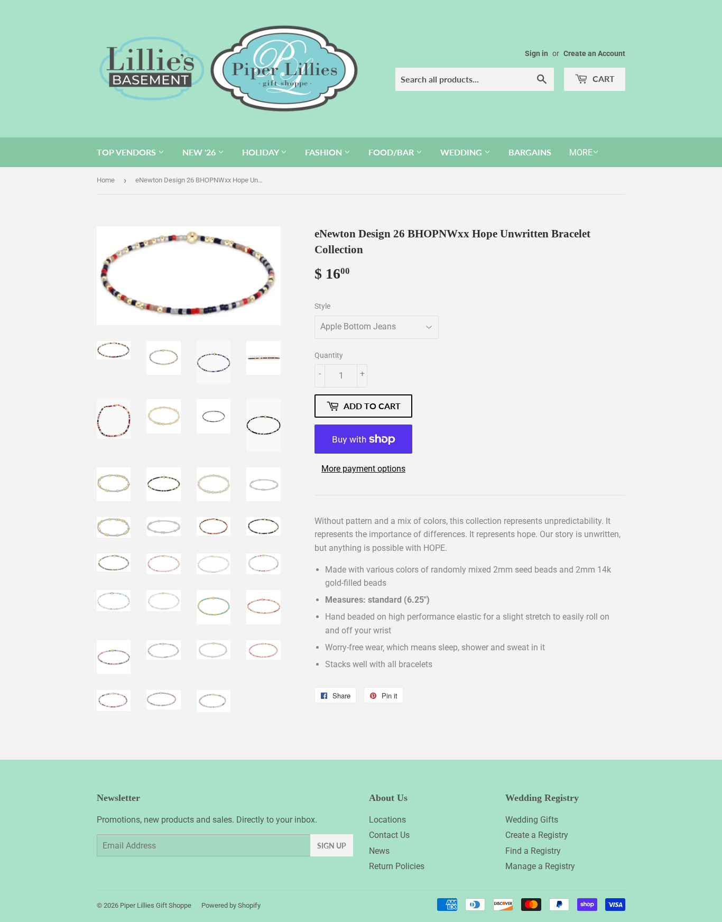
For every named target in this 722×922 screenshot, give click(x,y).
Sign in (536, 53)
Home (106, 180)
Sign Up (331, 845)
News (379, 851)
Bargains (529, 152)
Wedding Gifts (531, 820)
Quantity (328, 355)
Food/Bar (392, 152)
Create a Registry (536, 835)
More (581, 152)
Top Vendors (127, 152)
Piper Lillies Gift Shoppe (155, 905)
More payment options (363, 469)
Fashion (324, 152)
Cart (602, 78)
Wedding (462, 152)
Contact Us (389, 835)
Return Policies (396, 866)
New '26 (200, 152)
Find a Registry (533, 851)
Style (322, 306)
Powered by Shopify (231, 905)
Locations (387, 820)
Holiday (261, 152)
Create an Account (594, 53)
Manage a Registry (540, 866)
